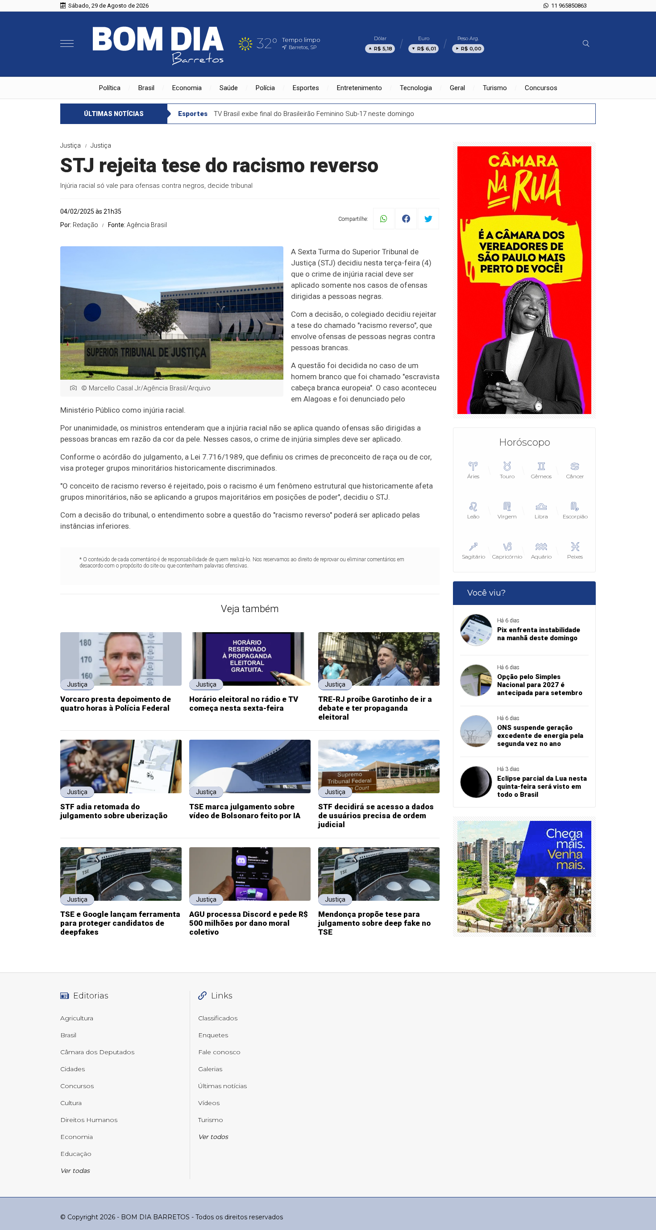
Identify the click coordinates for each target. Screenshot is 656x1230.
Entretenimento (359, 88)
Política (109, 88)
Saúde (229, 88)
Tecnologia (416, 88)
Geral (457, 88)
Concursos (541, 88)
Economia (187, 88)
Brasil (146, 88)
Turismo (495, 88)
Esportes (306, 88)
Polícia (265, 88)
